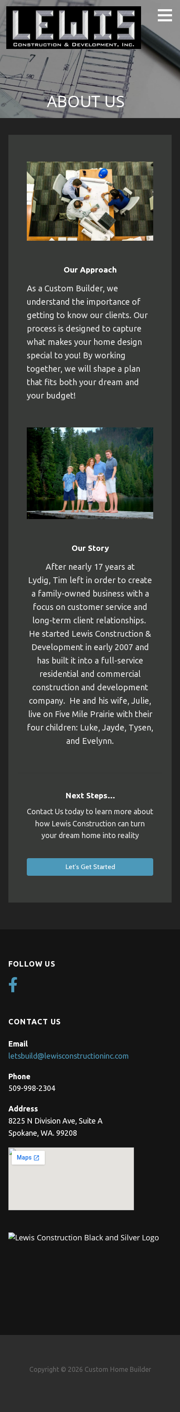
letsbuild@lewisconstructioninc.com (68, 1056)
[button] (168, 15)
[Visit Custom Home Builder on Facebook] (13, 987)
